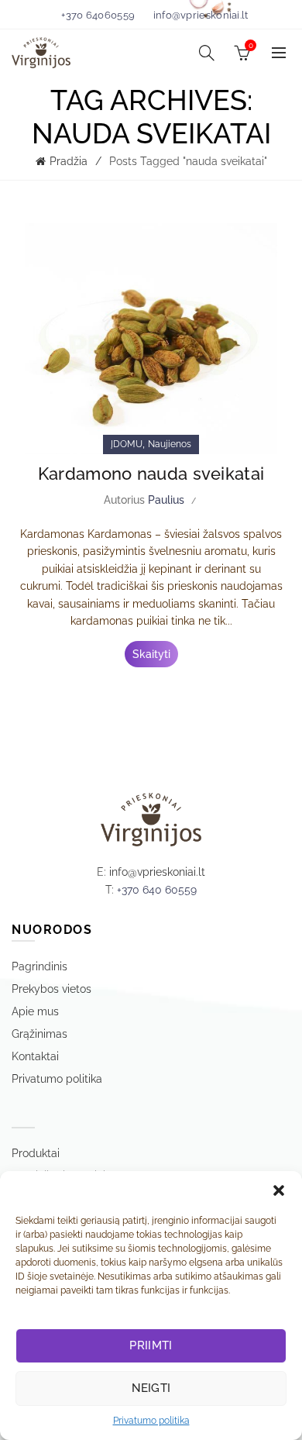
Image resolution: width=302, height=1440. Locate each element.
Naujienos (169, 444)
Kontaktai (35, 1056)
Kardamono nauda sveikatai (151, 473)
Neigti (151, 1388)
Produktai (36, 1153)
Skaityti (151, 654)
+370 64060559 (98, 15)
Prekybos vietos (51, 989)
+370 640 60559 (157, 890)
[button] (279, 1190)
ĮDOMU (126, 444)
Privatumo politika (151, 1420)
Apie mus (35, 1011)
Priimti (150, 1345)
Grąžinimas (39, 1034)
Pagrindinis (39, 966)
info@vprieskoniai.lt (201, 15)
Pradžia (69, 161)
